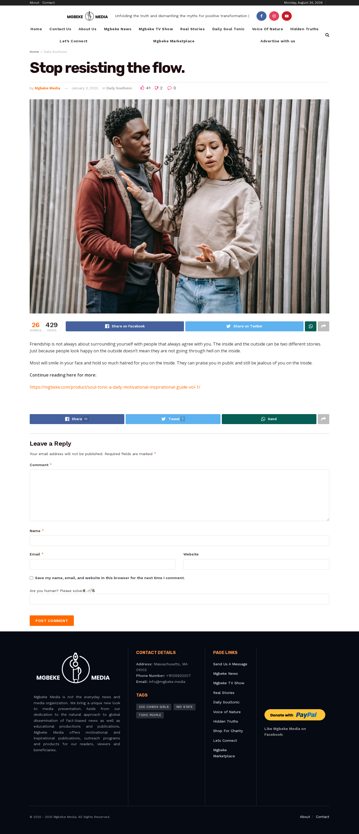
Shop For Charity (228, 731)
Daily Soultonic (55, 52)
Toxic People (150, 715)
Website (191, 554)
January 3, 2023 (85, 88)
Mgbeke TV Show (156, 29)
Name (37, 530)
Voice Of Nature (267, 29)
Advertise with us (277, 41)
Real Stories (192, 29)
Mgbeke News (118, 29)
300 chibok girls (154, 707)
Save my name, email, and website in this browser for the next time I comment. (110, 578)
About (34, 2)
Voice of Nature (227, 712)
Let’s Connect (74, 41)
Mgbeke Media (47, 88)
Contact (48, 2)
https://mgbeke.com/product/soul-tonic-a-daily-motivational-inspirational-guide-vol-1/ (115, 387)
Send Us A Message (230, 664)
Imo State (184, 707)
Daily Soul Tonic (228, 29)
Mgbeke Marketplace (173, 41)
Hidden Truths (304, 29)
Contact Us (60, 29)
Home (36, 29)
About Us (87, 29)
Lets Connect (225, 740)
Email (37, 554)
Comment (41, 464)
